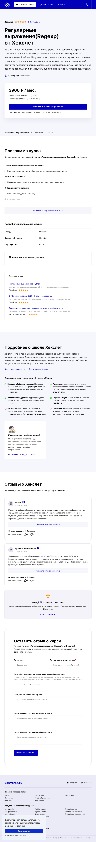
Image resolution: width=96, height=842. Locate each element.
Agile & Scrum (40, 812)
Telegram (72, 782)
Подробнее (19, 826)
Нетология (8, 798)
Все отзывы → (48, 614)
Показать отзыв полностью (48, 524)
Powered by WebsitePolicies (15, 835)
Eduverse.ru (13, 782)
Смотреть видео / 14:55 (22, 454)
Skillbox (7, 795)
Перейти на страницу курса (48, 107)
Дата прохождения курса (62, 660)
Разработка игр (71, 809)
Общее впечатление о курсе (28, 694)
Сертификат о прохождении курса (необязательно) (39, 674)
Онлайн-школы (47, 4)
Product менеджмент (73, 812)
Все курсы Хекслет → (14, 369)
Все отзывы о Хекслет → (40, 369)
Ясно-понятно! (24, 831)
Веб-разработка (10, 812)
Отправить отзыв (25, 753)
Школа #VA (69, 795)
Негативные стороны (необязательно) (33, 732)
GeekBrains (8, 800)
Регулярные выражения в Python (24, 284)
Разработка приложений (75, 814)
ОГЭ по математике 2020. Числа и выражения (30, 296)
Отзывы (50, 132)
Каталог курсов (26, 4)
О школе (39, 132)
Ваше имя (19, 660)
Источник (30, 531)
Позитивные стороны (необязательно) (33, 713)
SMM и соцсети (41, 809)
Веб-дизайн (9, 809)
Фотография (39, 814)
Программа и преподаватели (18, 132)
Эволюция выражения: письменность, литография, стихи (36, 308)
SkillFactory (39, 795)
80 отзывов (34, 22)
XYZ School (39, 800)
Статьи (61, 4)
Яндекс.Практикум (42, 798)
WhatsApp (87, 782)
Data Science (9, 814)
